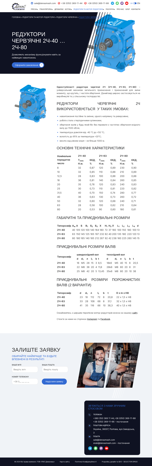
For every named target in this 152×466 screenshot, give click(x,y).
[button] (135, 3)
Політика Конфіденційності (86, 462)
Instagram (92, 319)
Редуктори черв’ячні (66, 17)
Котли (68, 9)
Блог (128, 9)
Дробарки (58, 9)
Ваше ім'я (16, 365)
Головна (16, 17)
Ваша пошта (48, 365)
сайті (134, 313)
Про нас (120, 9)
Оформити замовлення (26, 65)
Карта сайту (65, 462)
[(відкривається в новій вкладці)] (112, 3)
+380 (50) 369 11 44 (103, 418)
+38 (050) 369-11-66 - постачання (110, 421)
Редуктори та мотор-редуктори (88, 9)
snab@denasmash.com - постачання (111, 443)
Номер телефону (20, 377)
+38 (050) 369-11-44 (71, 3)
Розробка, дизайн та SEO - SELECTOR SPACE (120, 462)
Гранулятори (45, 9)
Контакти (135, 9)
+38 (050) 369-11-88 (98, 3)
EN (138, 3)
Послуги (110, 9)
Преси (34, 9)
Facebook (105, 319)
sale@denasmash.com (45, 3)
